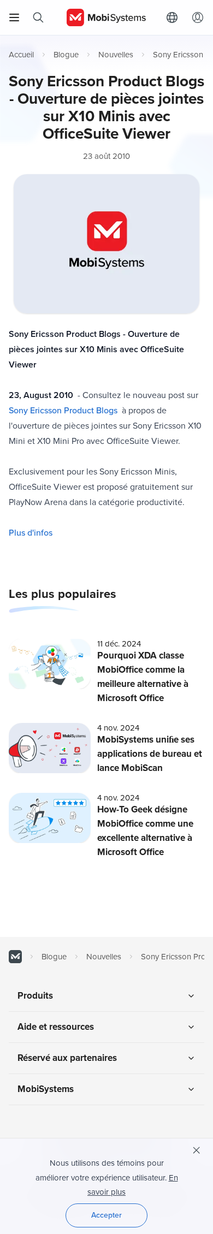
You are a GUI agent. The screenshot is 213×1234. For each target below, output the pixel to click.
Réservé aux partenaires (67, 1058)
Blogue (66, 55)
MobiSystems (45, 1089)
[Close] (196, 1150)
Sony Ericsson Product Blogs (63, 410)
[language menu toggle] (174, 17)
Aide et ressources (55, 1027)
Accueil (21, 55)
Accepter (106, 1215)
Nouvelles (115, 55)
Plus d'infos (30, 532)
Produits (35, 995)
